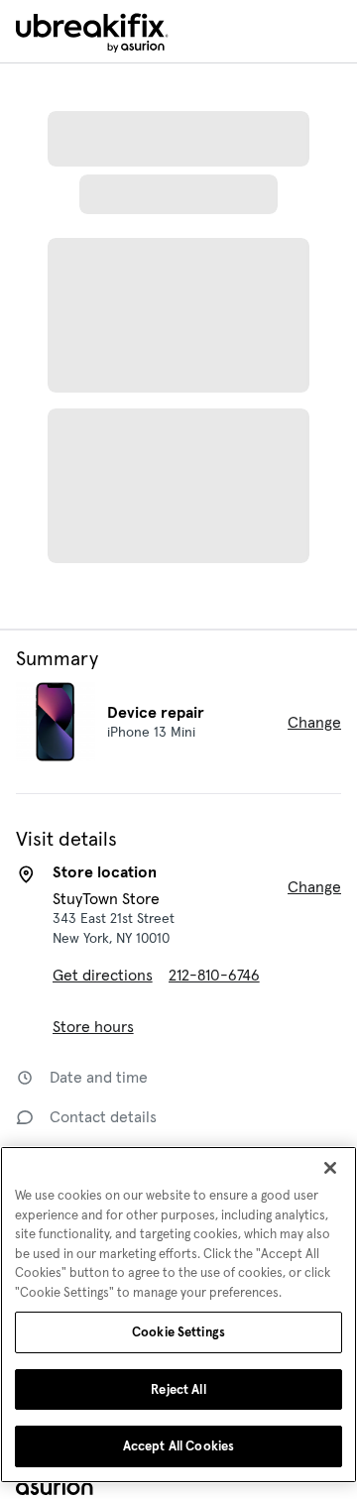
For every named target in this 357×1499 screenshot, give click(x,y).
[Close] (330, 1168)
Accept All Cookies (178, 1446)
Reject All (178, 1389)
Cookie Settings (178, 1332)
